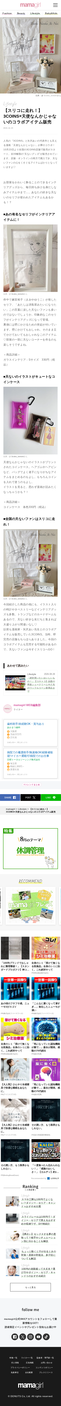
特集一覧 (13, 1358)
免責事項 (15, 1372)
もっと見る (30, 1287)
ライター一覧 (27, 1358)
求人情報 (15, 1363)
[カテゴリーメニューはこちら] (55, 5)
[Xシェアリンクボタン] (22, 1336)
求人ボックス (22, 742)
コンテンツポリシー (44, 1368)
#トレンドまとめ (32, 784)
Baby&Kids (51, 13)
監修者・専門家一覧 (45, 1358)
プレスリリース (46, 1372)
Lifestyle (35, 13)
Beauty (21, 13)
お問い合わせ (46, 1363)
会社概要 (29, 1372)
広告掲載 (30, 1363)
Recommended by (39, 1178)
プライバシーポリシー (20, 1368)
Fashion (7, 13)
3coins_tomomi (50, 95)
